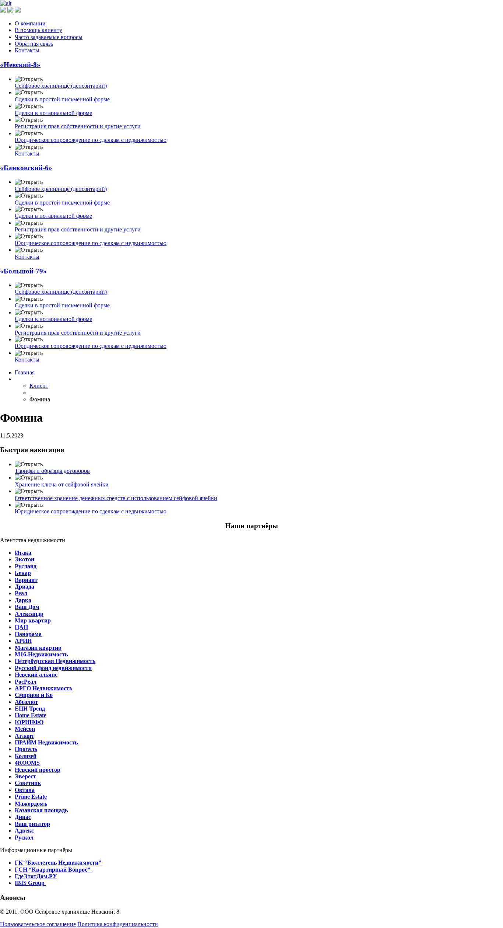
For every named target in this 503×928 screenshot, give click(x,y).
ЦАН (21, 627)
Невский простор (37, 770)
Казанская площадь (41, 810)
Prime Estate (31, 796)
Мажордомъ (31, 803)
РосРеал (25, 681)
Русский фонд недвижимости (53, 668)
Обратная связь (34, 44)
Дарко (23, 600)
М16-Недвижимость (41, 654)
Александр (29, 614)
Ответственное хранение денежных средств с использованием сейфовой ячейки (116, 498)
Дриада (24, 586)
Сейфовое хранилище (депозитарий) (61, 86)
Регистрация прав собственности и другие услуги (78, 126)
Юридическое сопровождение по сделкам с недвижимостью (90, 140)
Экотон (24, 559)
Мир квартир (33, 620)
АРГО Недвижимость (43, 688)
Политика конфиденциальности (117, 924)
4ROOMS (27, 763)
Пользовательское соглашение (38, 924)
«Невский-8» (20, 65)
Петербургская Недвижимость (55, 661)
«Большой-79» (23, 271)
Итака (23, 553)
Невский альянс (36, 674)
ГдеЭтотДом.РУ (36, 876)
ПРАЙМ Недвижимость (46, 742)
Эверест (25, 776)
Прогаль (26, 749)
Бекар (23, 573)
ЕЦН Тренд (30, 708)
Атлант (24, 736)
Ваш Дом (27, 607)
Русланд (25, 566)
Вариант (26, 580)
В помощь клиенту (38, 30)
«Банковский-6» (26, 168)
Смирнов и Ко (34, 695)
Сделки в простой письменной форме (62, 99)
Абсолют (26, 702)
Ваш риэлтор (32, 824)
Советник (28, 783)
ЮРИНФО (29, 722)
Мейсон (25, 729)
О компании (30, 23)
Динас (23, 817)
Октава (25, 790)
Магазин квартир (38, 648)
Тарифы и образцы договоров (52, 471)
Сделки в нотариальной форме (53, 113)
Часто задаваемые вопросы (48, 37)
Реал (21, 593)
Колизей (25, 756)
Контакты (27, 50)
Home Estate (30, 715)
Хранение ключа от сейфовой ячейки (62, 484)
